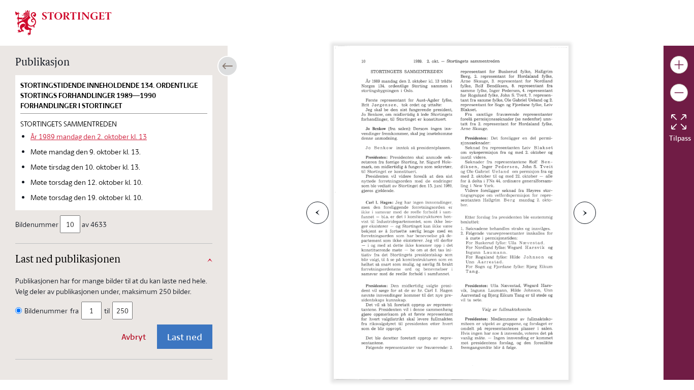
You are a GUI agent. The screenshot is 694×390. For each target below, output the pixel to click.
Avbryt (133, 337)
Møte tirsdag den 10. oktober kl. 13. (85, 167)
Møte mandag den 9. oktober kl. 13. (85, 151)
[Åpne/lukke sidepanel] (227, 66)
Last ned (184, 337)
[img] (63, 21)
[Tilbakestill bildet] (679, 122)
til (107, 310)
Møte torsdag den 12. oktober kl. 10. (86, 182)
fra (74, 310)
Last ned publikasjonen (67, 260)
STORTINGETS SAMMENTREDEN (68, 123)
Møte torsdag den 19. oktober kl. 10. (86, 197)
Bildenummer (36, 224)
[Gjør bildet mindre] (679, 93)
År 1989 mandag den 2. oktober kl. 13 (88, 136)
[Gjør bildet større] (679, 65)
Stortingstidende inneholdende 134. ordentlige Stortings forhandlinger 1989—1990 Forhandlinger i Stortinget (109, 95)
